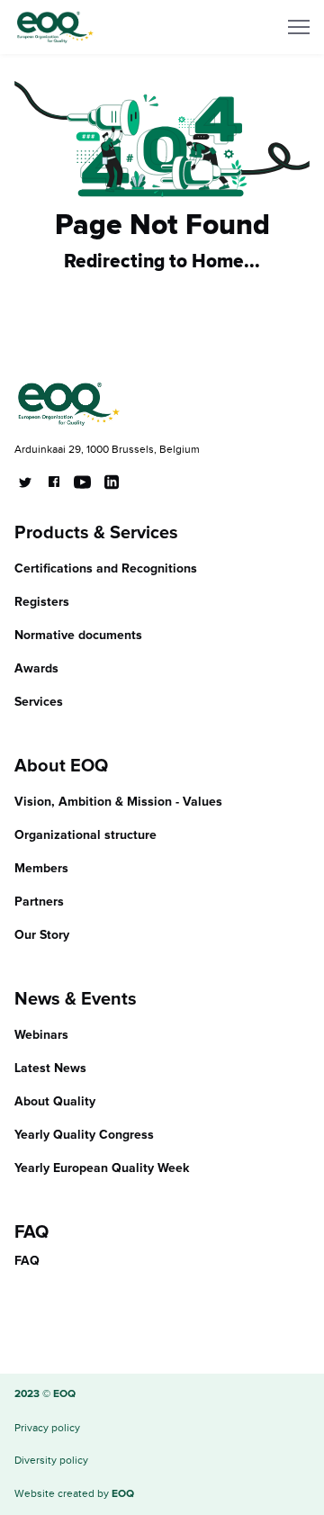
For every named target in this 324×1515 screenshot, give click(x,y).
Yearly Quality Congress (84, 1135)
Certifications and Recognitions (105, 569)
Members (41, 868)
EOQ (123, 1494)
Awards (36, 669)
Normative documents (78, 635)
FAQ (27, 1261)
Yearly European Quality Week (102, 1168)
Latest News (50, 1068)
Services (38, 702)
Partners (39, 902)
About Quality (54, 1102)
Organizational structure (85, 835)
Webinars (41, 1035)
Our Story (41, 935)
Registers (41, 602)
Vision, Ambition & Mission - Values (118, 802)
